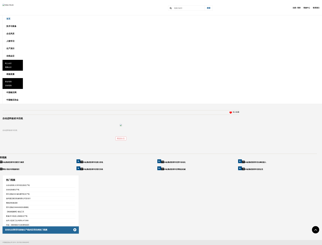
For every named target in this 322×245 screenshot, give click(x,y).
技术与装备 (11, 26)
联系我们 (316, 8)
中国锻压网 (11, 92)
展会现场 (8, 82)
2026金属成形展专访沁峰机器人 (254, 162)
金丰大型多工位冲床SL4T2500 (17, 220)
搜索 (208, 8)
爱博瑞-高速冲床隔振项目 (10, 169)
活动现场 (8, 85)
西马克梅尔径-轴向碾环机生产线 (18, 194)
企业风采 (10, 33)
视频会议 (8, 67)
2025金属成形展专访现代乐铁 (92, 169)
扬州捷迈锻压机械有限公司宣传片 (18, 198)
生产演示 (10, 48)
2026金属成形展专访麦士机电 (92, 162)
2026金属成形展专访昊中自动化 (174, 162)
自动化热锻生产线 (12, 190)
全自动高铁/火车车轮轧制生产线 (18, 185)
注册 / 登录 (297, 8)
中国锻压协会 (12, 100)
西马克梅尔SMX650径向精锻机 (17, 207)
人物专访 (10, 41)
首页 (8, 19)
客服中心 (307, 8)
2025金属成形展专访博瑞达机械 (174, 169)
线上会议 (8, 63)
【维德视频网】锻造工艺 (15, 212)
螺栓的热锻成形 (12, 203)
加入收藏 (236, 112)
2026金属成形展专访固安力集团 (12, 162)
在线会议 (10, 56)
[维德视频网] (8, 5)
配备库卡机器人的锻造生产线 (16, 216)
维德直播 (10, 74)
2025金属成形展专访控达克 (253, 169)
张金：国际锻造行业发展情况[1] (17, 225)
